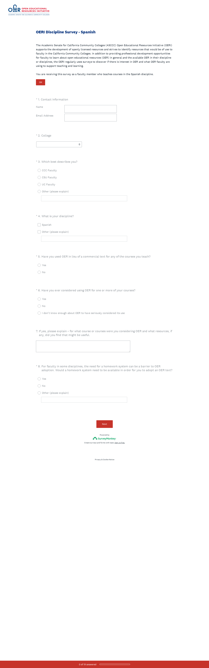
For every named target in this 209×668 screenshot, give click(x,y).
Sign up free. (120, 443)
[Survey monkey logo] (104, 438)
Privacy (98, 459)
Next (104, 424)
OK (40, 82)
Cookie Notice (108, 459)
